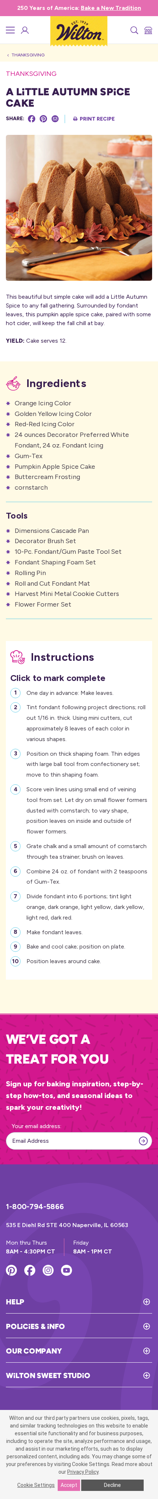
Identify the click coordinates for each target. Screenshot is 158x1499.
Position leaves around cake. (63, 961)
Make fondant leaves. (54, 932)
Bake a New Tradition (111, 7)
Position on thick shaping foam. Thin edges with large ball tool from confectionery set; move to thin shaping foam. (83, 764)
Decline (112, 1485)
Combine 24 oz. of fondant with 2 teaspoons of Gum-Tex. (86, 876)
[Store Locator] (147, 30)
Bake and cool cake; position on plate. (75, 946)
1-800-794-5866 (35, 1206)
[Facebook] (31, 118)
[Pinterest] (43, 118)
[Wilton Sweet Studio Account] (24, 30)
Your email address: (36, 1126)
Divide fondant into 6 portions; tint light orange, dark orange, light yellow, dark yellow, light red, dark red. (85, 907)
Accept (69, 1485)
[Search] (133, 30)
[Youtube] (66, 1270)
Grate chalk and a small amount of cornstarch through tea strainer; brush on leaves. (86, 851)
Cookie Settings (36, 1485)
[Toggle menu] (10, 30)
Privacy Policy (82, 1472)
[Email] (55, 118)
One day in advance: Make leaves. (70, 692)
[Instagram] (48, 1270)
